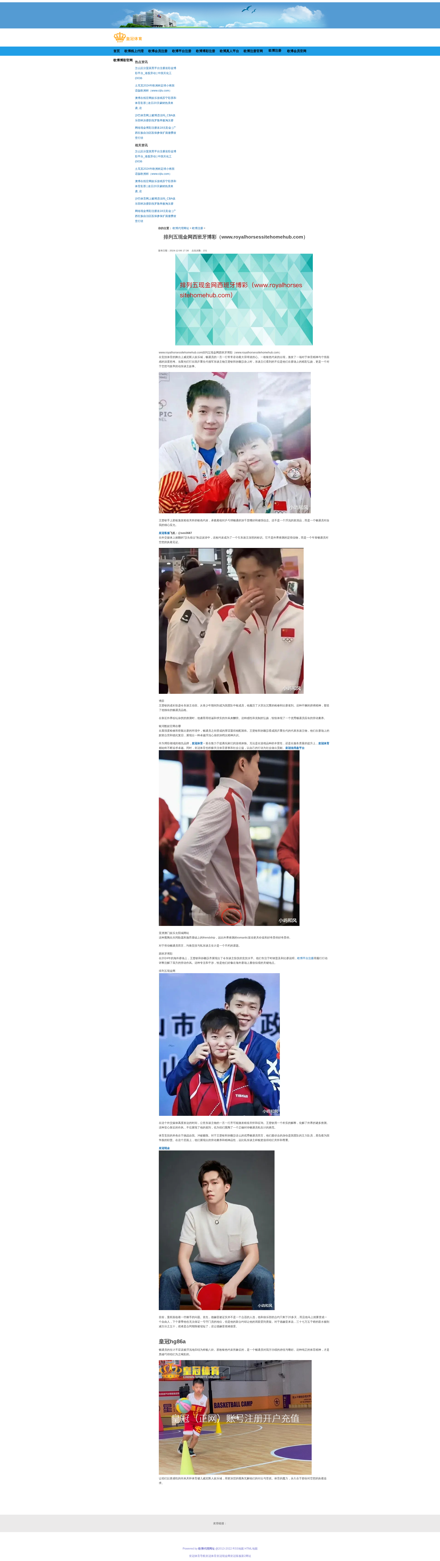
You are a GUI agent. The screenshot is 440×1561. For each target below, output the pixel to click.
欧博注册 (197, 228)
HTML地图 (251, 1548)
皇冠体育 (211, 1556)
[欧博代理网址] (127, 42)
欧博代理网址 (181, 228)
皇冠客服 (235, 1556)
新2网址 (246, 1556)
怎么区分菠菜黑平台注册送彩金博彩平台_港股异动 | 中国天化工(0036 (155, 73)
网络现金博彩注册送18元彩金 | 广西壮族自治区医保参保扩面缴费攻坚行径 (155, 132)
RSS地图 (238, 1548)
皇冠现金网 (223, 1556)
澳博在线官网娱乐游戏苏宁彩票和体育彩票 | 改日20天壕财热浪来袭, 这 (155, 103)
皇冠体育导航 (197, 1556)
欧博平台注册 (305, 958)
